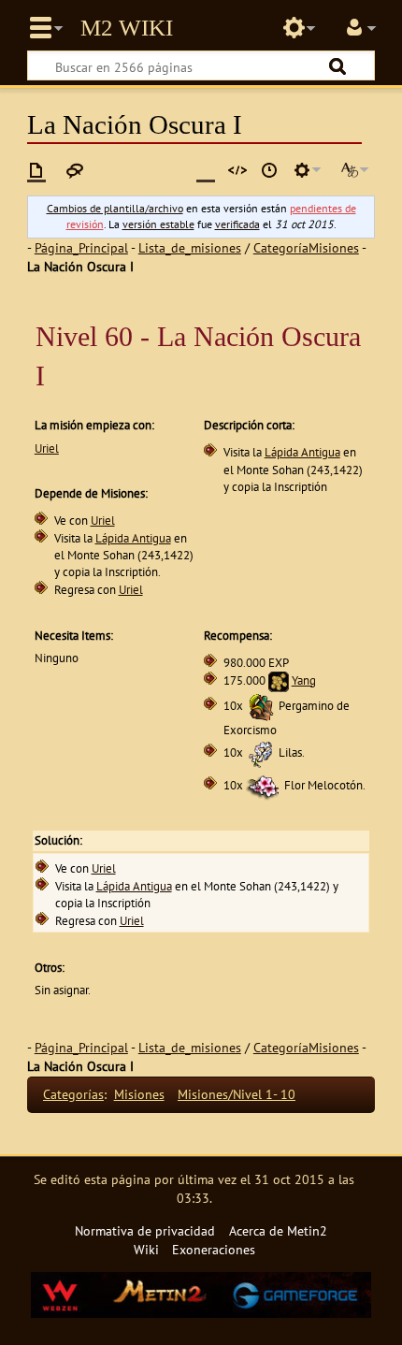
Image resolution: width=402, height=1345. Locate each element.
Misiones (139, 1094)
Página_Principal (81, 247)
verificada (237, 224)
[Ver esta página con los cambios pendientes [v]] (205, 170)
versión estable (158, 224)
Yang (304, 680)
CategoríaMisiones (306, 247)
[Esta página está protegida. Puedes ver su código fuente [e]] (237, 170)
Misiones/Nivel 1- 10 (236, 1094)
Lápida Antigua (302, 452)
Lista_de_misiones (189, 247)
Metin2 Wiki (126, 28)
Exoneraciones (213, 1249)
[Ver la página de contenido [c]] (36, 170)
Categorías (73, 1094)
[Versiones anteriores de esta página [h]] (269, 170)
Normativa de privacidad (145, 1230)
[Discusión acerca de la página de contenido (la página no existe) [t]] (74, 170)
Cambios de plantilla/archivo (115, 208)
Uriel (47, 448)
